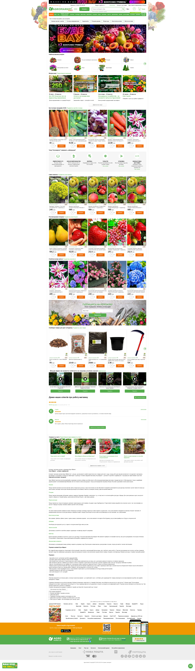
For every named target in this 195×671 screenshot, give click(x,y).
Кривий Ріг (135, 604)
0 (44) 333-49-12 (74, 639)
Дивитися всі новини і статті (97, 465)
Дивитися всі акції (97, 105)
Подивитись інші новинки (65, 174)
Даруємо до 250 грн (136, 616)
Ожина (105, 11)
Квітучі (109, 14)
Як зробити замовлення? (94, 618)
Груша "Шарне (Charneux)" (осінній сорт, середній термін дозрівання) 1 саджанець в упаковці (58, 249)
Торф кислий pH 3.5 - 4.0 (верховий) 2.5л (97, 360)
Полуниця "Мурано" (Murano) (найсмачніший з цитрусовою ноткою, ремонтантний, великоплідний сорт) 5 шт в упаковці (135, 249)
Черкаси (109, 604)
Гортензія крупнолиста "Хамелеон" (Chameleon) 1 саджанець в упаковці (78, 291)
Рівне (99, 606)
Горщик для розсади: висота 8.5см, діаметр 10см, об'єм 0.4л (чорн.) (116, 360)
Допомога (82, 618)
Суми (105, 606)
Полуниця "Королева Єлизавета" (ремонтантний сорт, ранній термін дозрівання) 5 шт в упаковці (96, 249)
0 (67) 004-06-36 (84, 641)
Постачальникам (120, 618)
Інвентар (51, 533)
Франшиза (112, 5)
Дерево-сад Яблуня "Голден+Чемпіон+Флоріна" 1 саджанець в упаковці (135, 207)
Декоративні (115, 14)
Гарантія (87, 616)
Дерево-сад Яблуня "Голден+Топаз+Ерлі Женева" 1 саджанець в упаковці (77, 207)
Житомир (128, 606)
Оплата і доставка (122, 5)
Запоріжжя (102, 604)
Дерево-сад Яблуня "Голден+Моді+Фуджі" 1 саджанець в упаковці (116, 207)
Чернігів (122, 606)
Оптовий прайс (131, 618)
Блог (67, 616)
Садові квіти (85, 21)
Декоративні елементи (55, 541)
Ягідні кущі (106, 21)
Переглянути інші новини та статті (70, 437)
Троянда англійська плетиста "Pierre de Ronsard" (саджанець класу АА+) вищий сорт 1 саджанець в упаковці (117, 291)
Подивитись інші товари (79, 328)
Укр (127, 9)
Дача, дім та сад (143, 14)
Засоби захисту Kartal (72, 618)
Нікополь (85, 606)
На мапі (124, 640)
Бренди (139, 618)
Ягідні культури (53, 500)
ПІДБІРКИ (51, 14)
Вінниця (128, 604)
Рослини (132, 14)
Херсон (116, 604)
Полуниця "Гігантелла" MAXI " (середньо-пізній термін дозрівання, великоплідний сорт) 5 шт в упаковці (78, 249)
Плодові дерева (96, 21)
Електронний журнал (103, 648)
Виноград (83, 14)
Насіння (72, 14)
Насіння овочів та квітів (57, 21)
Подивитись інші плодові (71, 217)
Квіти (50, 507)
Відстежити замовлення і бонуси (137, 5)
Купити (61, 146)
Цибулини (89, 14)
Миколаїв (78, 606)
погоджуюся (90, 317)
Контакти (80, 616)
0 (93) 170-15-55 (83, 639)
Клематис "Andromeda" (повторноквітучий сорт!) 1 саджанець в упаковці (134, 140)
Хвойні (120, 14)
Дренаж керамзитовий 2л (75, 359)
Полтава (93, 606)
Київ (77, 604)
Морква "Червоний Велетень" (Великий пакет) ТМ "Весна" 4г (116, 140)
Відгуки (106, 616)
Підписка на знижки (123, 616)
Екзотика (104, 14)
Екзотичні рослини (117, 21)
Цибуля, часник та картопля (65, 14)
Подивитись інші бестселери (74, 108)
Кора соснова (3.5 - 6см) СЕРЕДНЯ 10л (58, 360)
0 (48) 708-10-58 (74, 641)
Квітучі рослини (129, 21)
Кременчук (91, 612)
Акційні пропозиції (55, 5)
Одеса (88, 604)
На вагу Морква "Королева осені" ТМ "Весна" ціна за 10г (58, 140)
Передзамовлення (108, 618)
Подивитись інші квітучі (69, 259)
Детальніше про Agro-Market (58, 589)
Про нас (73, 616)
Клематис (101, 11)
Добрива (138, 14)
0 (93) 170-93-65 (80, 5)
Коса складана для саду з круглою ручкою (136, 360)
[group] (61, 450)
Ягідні (99, 14)
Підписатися (97, 315)
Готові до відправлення (73, 21)
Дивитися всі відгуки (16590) (97, 427)
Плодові (95, 14)
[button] (145, 63)
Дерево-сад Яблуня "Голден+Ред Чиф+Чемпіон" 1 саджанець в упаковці (96, 207)
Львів (121, 604)
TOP (58, 14)
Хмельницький (113, 606)
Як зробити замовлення (118, 648)
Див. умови (105, 166)
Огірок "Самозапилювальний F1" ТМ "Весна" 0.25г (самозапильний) (77, 140)
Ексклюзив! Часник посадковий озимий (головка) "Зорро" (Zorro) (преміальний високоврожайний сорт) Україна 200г (96, 140)
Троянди (77, 14)
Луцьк (142, 604)
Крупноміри (126, 14)
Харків (82, 604)
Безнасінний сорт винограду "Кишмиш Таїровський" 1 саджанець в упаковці (117, 249)
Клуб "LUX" (113, 616)
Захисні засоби (53, 527)
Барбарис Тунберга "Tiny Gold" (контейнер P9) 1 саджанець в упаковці (57, 207)
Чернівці (139, 610)
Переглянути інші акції (64, 73)
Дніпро (94, 604)
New (55, 14)
